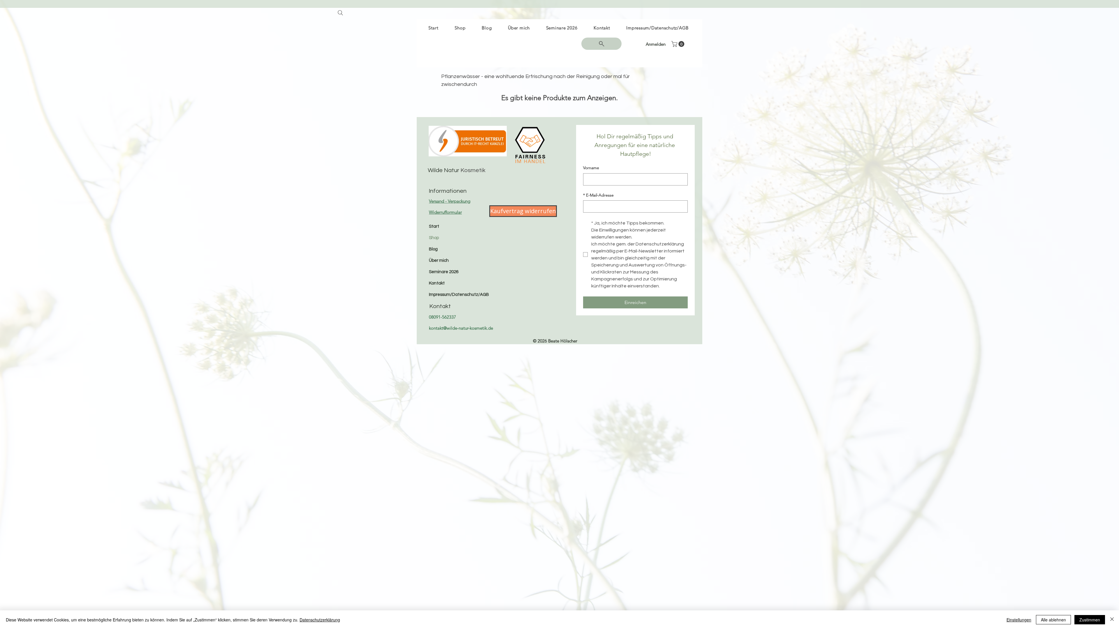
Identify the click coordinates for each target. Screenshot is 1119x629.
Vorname (591, 167)
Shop (434, 238)
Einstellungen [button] (1019, 620)
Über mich (439, 260)
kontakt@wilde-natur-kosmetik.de (461, 328)
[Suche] (601, 44)
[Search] (340, 12)
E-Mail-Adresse (598, 195)
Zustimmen (1089, 620)
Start (434, 226)
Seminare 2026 (443, 272)
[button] (678, 44)
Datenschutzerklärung (320, 620)
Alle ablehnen (1053, 620)
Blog (433, 249)
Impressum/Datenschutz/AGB (459, 294)
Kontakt (437, 283)
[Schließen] (1112, 619)
